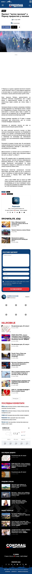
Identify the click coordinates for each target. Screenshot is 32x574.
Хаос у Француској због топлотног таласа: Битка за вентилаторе (19, 223)
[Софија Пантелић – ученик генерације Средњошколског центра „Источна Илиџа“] (6, 503)
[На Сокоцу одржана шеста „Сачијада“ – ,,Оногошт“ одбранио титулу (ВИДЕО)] (6, 516)
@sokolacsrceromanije (12, 296)
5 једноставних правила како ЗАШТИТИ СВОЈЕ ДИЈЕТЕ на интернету (20, 382)
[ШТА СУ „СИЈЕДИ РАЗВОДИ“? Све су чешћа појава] (6, 392)
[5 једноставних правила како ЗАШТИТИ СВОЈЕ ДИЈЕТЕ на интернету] (6, 383)
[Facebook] (7, 212)
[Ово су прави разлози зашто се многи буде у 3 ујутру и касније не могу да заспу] (6, 374)
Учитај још (15, 398)
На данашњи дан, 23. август (20, 326)
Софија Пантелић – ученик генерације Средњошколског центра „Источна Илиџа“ (19, 502)
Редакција (16, 206)
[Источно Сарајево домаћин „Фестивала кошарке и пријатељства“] (6, 365)
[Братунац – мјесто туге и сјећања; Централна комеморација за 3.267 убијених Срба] (6, 495)
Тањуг (8, 191)
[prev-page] (2, 246)
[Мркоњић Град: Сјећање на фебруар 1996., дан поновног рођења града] (6, 487)
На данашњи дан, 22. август (20, 344)
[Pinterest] (14, 212)
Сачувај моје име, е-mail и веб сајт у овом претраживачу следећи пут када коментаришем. (16, 283)
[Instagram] (10, 212)
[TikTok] (20, 565)
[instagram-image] (6, 305)
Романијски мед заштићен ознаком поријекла (18, 415)
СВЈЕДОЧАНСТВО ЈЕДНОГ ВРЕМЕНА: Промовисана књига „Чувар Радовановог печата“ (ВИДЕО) (20, 531)
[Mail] (12, 212)
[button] (30, 2)
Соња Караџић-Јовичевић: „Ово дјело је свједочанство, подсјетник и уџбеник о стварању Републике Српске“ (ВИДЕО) (20, 523)
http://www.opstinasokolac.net (16, 208)
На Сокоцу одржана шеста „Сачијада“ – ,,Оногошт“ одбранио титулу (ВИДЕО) (20, 515)
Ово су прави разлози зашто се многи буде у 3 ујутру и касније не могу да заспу (20, 373)
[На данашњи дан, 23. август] (6, 328)
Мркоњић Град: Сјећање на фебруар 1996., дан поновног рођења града (19, 486)
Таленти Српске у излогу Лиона (20, 230)
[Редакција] (16, 200)
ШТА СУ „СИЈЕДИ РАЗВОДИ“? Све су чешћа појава (20, 390)
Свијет (3, 10)
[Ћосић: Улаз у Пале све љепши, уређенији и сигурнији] (6, 356)
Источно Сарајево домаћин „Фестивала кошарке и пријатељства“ (20, 364)
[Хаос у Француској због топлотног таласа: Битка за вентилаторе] (6, 224)
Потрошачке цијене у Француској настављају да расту (19, 239)
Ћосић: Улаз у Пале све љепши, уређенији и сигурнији (18, 355)
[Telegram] (19, 212)
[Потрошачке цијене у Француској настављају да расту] (6, 240)
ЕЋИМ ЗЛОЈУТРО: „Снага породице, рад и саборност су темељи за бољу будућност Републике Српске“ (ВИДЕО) (20, 337)
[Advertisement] (16, 71)
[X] (21, 212)
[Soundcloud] (17, 212)
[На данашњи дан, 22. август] (6, 347)
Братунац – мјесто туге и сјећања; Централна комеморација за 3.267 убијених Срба (20, 494)
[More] (19, 27)
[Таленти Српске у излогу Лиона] (6, 232)
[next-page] (5, 246)
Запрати (27, 296)
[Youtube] (24, 212)
